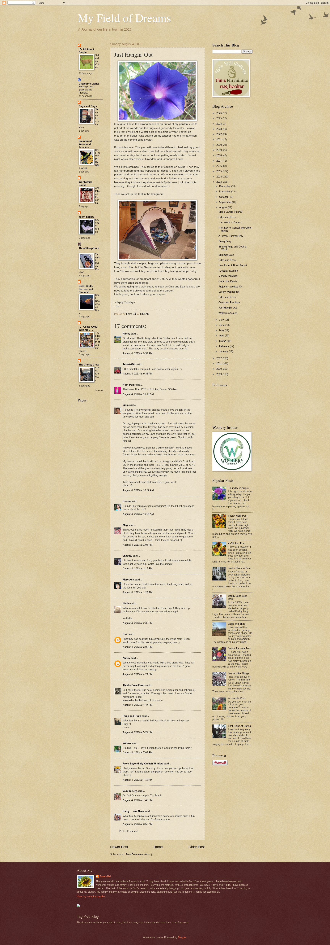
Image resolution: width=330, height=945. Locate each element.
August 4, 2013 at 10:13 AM (138, 394)
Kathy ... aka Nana (133, 811)
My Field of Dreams (124, 17)
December (225, 186)
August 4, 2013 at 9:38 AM (137, 373)
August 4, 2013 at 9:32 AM (137, 353)
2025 (219, 118)
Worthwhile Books (85, 183)
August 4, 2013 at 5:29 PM (137, 732)
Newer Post (119, 847)
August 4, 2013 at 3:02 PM (137, 646)
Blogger (182, 937)
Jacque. (127, 555)
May (222, 330)
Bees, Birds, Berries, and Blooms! (86, 289)
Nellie (126, 603)
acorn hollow (86, 216)
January (224, 351)
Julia (126, 405)
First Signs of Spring (239, 725)
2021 (219, 139)
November (225, 191)
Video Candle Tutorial (230, 211)
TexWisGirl (129, 364)
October (224, 196)
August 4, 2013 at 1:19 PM (137, 568)
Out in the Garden (228, 281)
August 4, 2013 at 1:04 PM (137, 544)
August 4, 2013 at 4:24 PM (137, 674)
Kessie (127, 501)
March (223, 340)
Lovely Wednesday (228, 291)
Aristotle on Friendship (97, 196)
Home (158, 847)
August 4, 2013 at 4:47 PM (137, 704)
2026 (219, 113)
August (223, 207)
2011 (219, 363)
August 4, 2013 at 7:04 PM (137, 752)
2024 (219, 123)
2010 (219, 368)
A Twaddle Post (236, 698)
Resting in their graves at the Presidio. (86, 89)
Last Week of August (230, 222)
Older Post (196, 847)
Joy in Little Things (238, 673)
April (222, 335)
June (222, 325)
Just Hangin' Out (227, 307)
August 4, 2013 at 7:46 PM (137, 800)
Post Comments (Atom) (139, 854)
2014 (219, 176)
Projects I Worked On (230, 286)
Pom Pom (129, 384)
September (225, 202)
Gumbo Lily (130, 791)
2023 (219, 129)
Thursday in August (238, 488)
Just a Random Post (239, 648)
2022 (219, 134)
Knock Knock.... (97, 373)
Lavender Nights (97, 225)
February (224, 346)
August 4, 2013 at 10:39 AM (138, 490)
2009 (219, 374)
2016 (219, 165)
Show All (99, 390)
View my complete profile (91, 896)
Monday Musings (227, 275)
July (222, 319)
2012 (219, 358)
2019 (219, 150)
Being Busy (224, 241)
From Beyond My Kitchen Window (143, 763)
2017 (219, 160)
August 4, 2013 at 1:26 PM (137, 592)
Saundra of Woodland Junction (85, 144)
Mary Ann (129, 579)
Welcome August (227, 313)
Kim (125, 634)
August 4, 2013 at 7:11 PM (137, 779)
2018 (219, 155)
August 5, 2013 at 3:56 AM (137, 824)
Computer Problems (229, 302)
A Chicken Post (236, 543)
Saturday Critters (97, 61)
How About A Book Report (232, 265)
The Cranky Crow (89, 364)
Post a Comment (128, 831)
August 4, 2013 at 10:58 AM (138, 514)
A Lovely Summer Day (230, 235)
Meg (125, 525)
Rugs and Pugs (132, 716)
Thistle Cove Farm (133, 685)
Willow (127, 743)
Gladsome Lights (89, 83)
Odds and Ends (227, 217)
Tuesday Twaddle (228, 270)
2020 (219, 144)
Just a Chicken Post (239, 568)
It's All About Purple (86, 51)
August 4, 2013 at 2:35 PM (137, 623)
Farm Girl (105, 876)
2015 (219, 171)
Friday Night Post (237, 515)
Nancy (126, 333)
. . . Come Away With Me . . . (88, 328)
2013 (219, 181)
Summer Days (226, 254)
